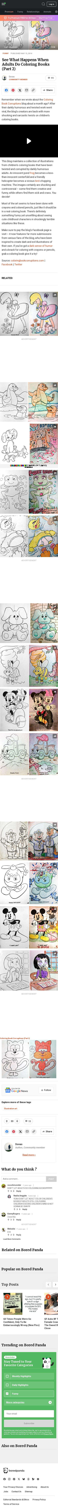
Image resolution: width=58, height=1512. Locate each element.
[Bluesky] (24, 1479)
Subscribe (29, 1423)
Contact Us (16, 1491)
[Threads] (28, 1479)
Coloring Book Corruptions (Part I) (15, 1038)
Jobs (5, 1491)
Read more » (29, 1155)
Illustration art (10, 1109)
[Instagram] (9, 1479)
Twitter (18, 264)
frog (32, 173)
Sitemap (28, 1491)
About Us (45, 1487)
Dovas (12, 77)
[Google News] (38, 1479)
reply (18, 1191)
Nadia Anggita (20, 1196)
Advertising (31, 1487)
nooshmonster (14, 1185)
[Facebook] (4, 1479)
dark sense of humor (41, 245)
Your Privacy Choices (13, 1487)
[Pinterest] (14, 1479)
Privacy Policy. (48, 1434)
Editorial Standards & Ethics (16, 1499)
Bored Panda (13, 1470)
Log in (51, 4)
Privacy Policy (39, 1499)
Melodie (11, 1229)
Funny (6, 53)
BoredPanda (16, 4)
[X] (19, 1479)
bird (37, 180)
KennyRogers (13, 1214)
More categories (15, 1402)
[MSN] (33, 1479)
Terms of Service (11, 1504)
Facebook (7, 264)
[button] (48, 1284)
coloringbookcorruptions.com (27, 260)
